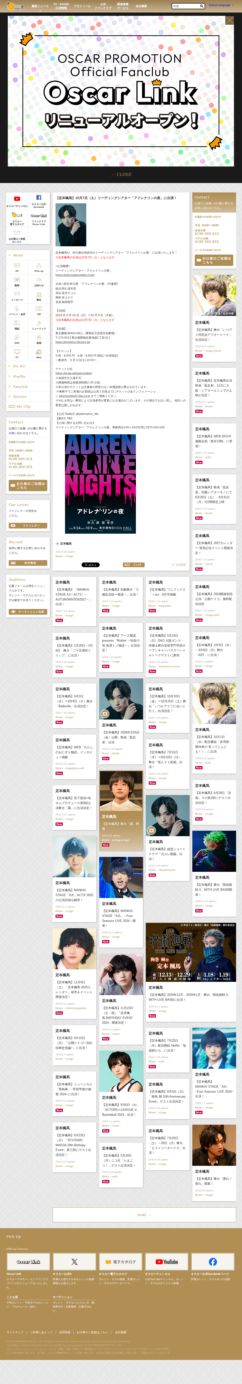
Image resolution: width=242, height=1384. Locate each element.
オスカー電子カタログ (17, 223)
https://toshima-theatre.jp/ (73, 342)
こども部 (12, 1297)
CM (39, 314)
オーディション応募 (28, 612)
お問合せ (214, 260)
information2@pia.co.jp (74, 396)
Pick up (39, 271)
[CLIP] (28, 406)
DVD (16, 343)
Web (38, 357)
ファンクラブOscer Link (39, 223)
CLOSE (179, 565)
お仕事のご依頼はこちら (17, 240)
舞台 (39, 299)
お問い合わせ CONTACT (28, 485)
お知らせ (39, 285)
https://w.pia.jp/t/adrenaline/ (74, 373)
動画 (17, 285)
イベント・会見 (17, 314)
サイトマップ (15, 1332)
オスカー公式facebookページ (210, 1274)
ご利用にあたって (41, 1332)
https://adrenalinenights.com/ (75, 275)
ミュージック (39, 328)
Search (202, 6)
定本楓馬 (66, 543)
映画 (39, 343)
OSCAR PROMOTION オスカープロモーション (15, 6)
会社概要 (120, 1332)
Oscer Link (14, 1274)
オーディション (63, 1297)
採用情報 (64, 1332)
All (16, 271)
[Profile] (28, 376)
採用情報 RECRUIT (28, 563)
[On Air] (28, 366)
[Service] (28, 396)
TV (16, 357)
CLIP (134, 564)
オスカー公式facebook (39, 205)
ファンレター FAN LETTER (28, 525)
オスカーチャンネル (17, 206)
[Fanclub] (28, 386)
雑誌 (17, 328)
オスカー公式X (62, 1274)
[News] (28, 255)
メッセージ (17, 299)
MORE (144, 1215)
